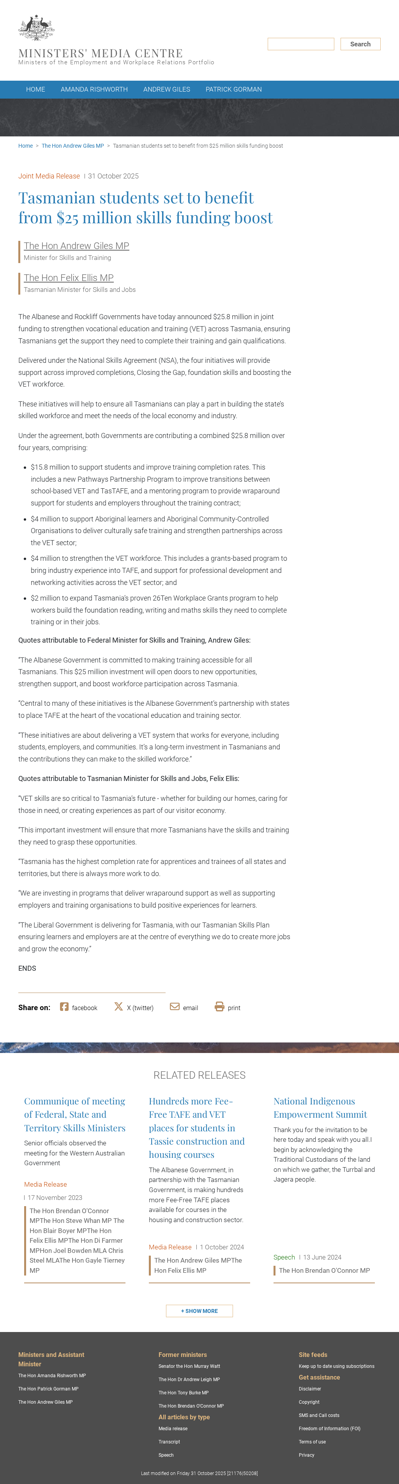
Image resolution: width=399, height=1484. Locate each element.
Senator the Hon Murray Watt (189, 1366)
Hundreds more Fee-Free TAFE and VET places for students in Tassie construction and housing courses (199, 1186)
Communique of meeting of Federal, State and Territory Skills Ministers (74, 1186)
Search (360, 44)
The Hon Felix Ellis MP (69, 277)
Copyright (309, 1402)
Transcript (169, 1442)
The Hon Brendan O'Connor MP (191, 1406)
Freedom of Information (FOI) (329, 1428)
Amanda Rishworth (94, 89)
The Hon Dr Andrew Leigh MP (189, 1379)
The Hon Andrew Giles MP (73, 146)
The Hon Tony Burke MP (184, 1393)
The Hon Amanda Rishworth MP (52, 1375)
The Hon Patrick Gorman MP (48, 1389)
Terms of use (312, 1442)
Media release (173, 1428)
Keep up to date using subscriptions (336, 1366)
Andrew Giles (166, 89)
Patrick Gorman (234, 89)
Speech (166, 1455)
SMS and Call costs (319, 1415)
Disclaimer (310, 1389)
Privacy (306, 1455)
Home (35, 89)
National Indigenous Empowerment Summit (324, 1186)
